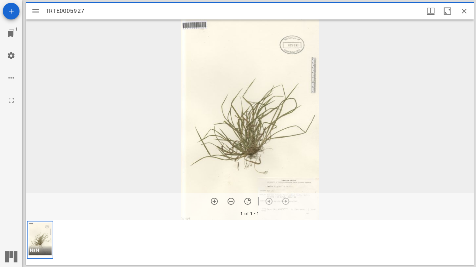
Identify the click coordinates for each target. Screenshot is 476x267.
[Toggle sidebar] (35, 11)
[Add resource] (11, 11)
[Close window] (464, 11)
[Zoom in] (214, 201)
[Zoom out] (231, 201)
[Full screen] (11, 100)
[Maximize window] (447, 11)
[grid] (250, 242)
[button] (40, 239)
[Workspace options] (11, 78)
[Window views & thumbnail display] (430, 11)
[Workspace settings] (11, 55)
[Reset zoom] (247, 201)
